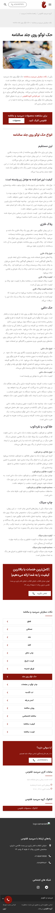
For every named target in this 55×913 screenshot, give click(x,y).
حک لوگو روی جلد (21, 676)
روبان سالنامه (20, 708)
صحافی (19, 629)
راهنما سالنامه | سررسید (28, 13)
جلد (18, 637)
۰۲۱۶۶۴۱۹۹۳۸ (40, 760)
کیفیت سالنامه (20, 724)
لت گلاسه (19, 692)
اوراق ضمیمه (20, 668)
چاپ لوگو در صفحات (21, 684)
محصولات (16, 120)
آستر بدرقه (20, 700)
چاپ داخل (19, 653)
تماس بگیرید (39, 593)
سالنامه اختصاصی (21, 716)
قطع (18, 621)
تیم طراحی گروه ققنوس (31, 96)
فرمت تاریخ (20, 661)
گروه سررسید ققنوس (45, 13)
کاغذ (18, 645)
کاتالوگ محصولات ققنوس (28, 808)
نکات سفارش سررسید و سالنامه (42, 22)
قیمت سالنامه (20, 732)
